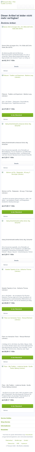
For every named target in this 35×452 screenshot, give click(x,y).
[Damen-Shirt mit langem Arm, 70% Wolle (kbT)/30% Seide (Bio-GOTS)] (17, 34)
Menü (6, 7)
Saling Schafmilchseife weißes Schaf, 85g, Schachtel (17, 239)
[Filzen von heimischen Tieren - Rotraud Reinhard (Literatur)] (17, 325)
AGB (18, 443)
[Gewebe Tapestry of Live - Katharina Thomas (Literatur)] (17, 276)
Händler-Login (18, 440)
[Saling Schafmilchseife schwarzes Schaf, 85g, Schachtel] (17, 131)
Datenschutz (11, 443)
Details (16, 66)
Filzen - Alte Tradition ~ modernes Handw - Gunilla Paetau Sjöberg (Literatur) (16, 386)
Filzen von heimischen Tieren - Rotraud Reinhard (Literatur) (16, 337)
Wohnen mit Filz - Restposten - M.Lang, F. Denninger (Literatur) (17, 192)
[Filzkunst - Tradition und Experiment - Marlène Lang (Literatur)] (17, 82)
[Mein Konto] (28, 6)
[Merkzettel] (23, 6)
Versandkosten (29, 434)
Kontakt (26, 440)
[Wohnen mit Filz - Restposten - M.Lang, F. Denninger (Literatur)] (17, 179)
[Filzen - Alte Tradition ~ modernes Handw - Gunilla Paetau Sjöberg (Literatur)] (17, 374)
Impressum (24, 443)
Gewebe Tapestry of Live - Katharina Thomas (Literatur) (15, 289)
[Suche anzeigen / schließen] (19, 6)
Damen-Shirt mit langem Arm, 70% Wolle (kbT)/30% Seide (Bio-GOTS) (17, 46)
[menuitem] (4, 6)
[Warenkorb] (32, 6)
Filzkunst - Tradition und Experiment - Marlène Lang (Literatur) (17, 95)
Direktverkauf (9, 440)
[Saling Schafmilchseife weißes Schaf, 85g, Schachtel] (17, 228)
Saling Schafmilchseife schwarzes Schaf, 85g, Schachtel (15, 143)
